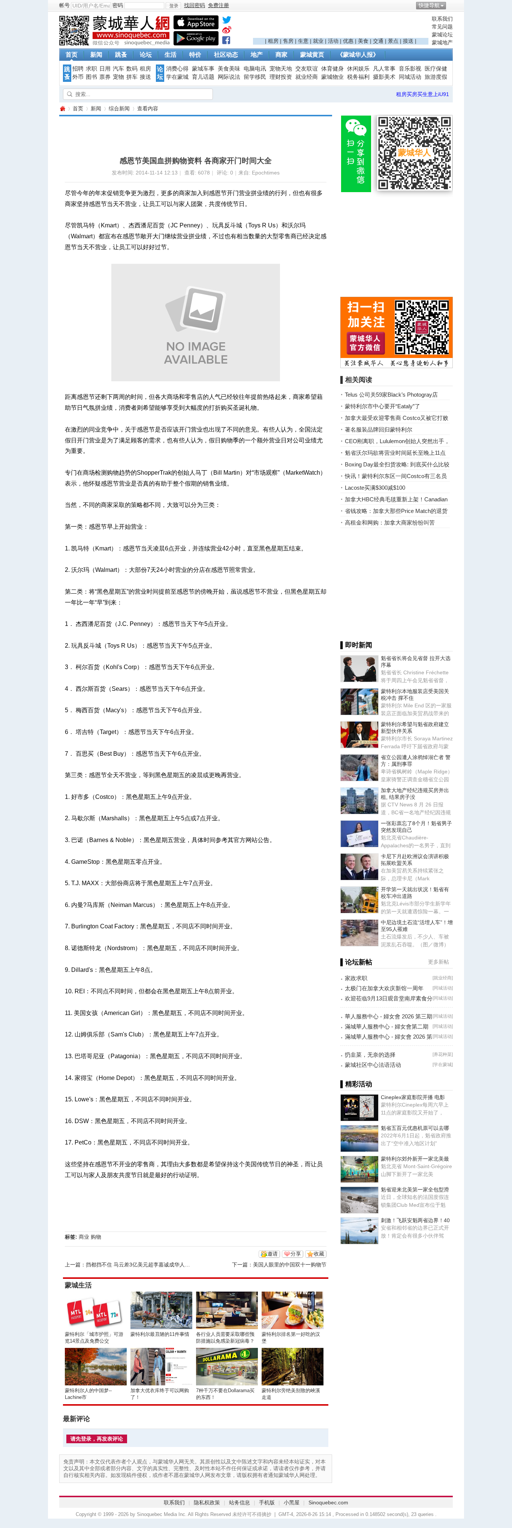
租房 (273, 41)
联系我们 (442, 19)
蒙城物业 (332, 77)
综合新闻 (119, 108)
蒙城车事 (203, 69)
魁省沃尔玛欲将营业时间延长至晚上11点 (395, 453)
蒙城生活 (78, 1285)
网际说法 (229, 77)
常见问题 (442, 27)
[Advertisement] (340, 26)
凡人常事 (384, 69)
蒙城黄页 (312, 54)
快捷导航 (429, 5)
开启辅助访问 (451, 5)
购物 (96, 1237)
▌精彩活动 (356, 1084)
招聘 (78, 69)
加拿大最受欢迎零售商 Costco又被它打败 (396, 418)
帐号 (64, 5)
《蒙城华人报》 (358, 54)
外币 (78, 77)
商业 (84, 1237)
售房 (288, 41)
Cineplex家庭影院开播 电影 (413, 1097)
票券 (105, 77)
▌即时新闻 (356, 645)
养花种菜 (443, 1054)
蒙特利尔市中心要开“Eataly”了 (382, 406)
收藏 (319, 1254)
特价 (195, 54)
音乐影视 (410, 69)
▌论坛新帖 (356, 962)
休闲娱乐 (358, 69)
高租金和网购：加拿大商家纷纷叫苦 (390, 522)
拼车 (132, 77)
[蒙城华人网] (115, 44)
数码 (132, 69)
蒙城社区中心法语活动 (373, 1065)
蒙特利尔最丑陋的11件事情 (159, 1334)
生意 (303, 41)
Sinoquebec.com (328, 1502)
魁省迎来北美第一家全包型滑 (415, 1190)
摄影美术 (384, 77)
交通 (378, 41)
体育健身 (332, 69)
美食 (363, 41)
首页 (72, 54)
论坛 (146, 54)
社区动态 (226, 54)
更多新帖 (438, 962)
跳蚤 (121, 54)
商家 (281, 54)
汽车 (118, 69)
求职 (91, 69)
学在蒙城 (177, 77)
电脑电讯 (255, 69)
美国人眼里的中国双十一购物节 (289, 1265)
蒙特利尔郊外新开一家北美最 (415, 1159)
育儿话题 (203, 77)
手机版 (267, 1502)
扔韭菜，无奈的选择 (370, 1054)
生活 (171, 54)
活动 (333, 41)
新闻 (96, 54)
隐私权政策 (207, 1502)
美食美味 (229, 69)
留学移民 (255, 77)
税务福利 (358, 77)
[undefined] (226, 21)
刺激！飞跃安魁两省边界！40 (415, 1220)
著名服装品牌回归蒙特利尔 (378, 429)
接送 (408, 41)
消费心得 (177, 69)
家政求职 (356, 978)
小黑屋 (291, 1502)
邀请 (272, 1254)
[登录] (173, 5)
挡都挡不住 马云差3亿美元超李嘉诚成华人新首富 (143, 1265)
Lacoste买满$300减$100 (375, 487)
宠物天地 (280, 69)
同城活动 (410, 77)
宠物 (118, 77)
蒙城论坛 (442, 35)
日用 (105, 69)
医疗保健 (436, 69)
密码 (117, 5)
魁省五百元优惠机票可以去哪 (415, 1128)
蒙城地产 (442, 42)
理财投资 (280, 77)
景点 (393, 41)
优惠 (348, 41)
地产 (257, 54)
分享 (295, 1254)
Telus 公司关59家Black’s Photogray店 (391, 394)
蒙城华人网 (62, 108)
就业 (318, 41)
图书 (91, 77)
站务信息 (239, 1502)
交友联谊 (306, 69)
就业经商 (306, 77)
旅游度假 (436, 77)
